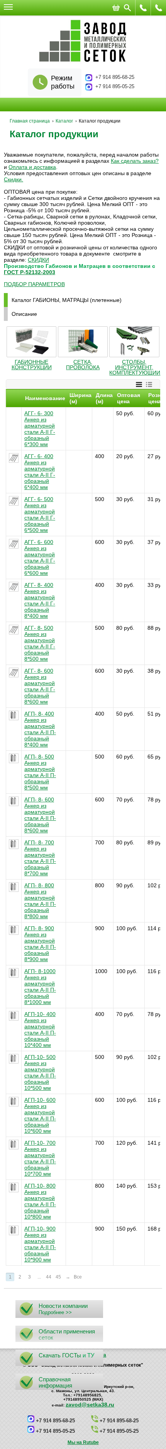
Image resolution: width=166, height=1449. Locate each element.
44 (48, 1277)
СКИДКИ (38, 260)
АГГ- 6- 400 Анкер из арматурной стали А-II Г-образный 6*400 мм (39, 471)
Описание (24, 314)
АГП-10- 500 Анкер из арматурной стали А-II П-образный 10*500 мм (40, 1072)
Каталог (64, 121)
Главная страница (30, 121)
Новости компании (63, 1305)
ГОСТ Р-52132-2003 (29, 272)
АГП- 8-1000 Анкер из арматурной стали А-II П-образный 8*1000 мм (40, 986)
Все (78, 1277)
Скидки (13, 179)
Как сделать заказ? (135, 161)
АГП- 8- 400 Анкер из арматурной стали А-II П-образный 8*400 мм (40, 729)
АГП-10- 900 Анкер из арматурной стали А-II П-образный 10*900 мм (40, 1244)
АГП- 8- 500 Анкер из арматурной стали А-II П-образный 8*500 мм (40, 772)
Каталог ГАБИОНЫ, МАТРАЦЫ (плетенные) (67, 300)
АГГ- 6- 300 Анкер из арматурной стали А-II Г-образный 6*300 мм (39, 428)
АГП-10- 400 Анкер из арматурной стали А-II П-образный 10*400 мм (40, 1029)
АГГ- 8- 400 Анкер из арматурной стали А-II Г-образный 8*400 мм (39, 600)
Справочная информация (55, 1382)
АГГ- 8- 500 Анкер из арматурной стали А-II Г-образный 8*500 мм (39, 643)
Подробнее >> (55, 1312)
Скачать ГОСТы (60, 1355)
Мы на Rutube (83, 1442)
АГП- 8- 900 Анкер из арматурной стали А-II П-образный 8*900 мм (40, 943)
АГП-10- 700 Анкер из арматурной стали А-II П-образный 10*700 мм (40, 1158)
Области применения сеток (67, 1334)
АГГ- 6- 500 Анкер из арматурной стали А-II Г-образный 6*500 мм (39, 514)
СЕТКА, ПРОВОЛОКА (83, 364)
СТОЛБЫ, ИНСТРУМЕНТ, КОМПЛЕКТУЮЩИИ (134, 367)
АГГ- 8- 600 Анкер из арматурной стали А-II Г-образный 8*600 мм (39, 686)
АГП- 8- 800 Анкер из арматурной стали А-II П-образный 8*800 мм (40, 900)
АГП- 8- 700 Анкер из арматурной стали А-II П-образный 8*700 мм (40, 857)
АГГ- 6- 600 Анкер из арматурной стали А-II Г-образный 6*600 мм (39, 557)
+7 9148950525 (143, 7)
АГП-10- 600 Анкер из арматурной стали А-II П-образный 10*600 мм (40, 1115)
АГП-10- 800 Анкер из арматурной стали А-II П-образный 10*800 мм (40, 1201)
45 (58, 1277)
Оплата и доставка (32, 167)
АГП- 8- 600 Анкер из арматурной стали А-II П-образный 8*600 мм (40, 815)
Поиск (127, 7)
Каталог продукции (54, 134)
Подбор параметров (34, 284)
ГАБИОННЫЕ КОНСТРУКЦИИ (32, 364)
